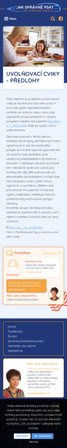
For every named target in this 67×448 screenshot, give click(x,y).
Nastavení (22, 436)
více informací (36, 393)
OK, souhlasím (42, 436)
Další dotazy (50, 253)
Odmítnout (33, 442)
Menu (12, 18)
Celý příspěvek (33, 271)
